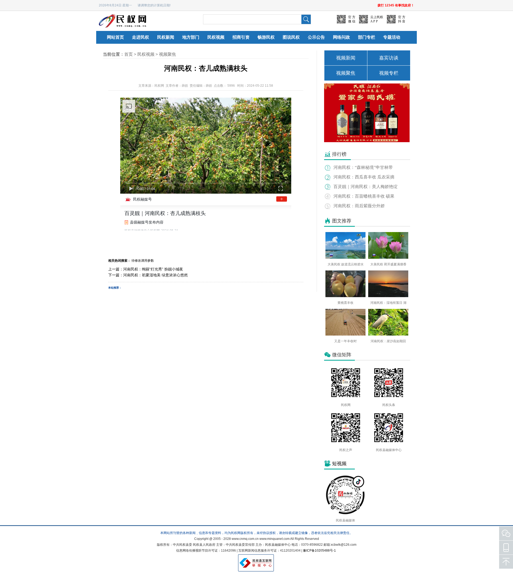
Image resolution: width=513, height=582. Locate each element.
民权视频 (215, 37)
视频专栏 (388, 73)
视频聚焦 (167, 54)
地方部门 (190, 37)
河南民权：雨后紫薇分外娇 (359, 206)
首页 (128, 54)
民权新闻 (165, 37)
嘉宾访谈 (388, 58)
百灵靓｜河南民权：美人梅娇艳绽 (365, 186)
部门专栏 (366, 37)
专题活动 (391, 37)
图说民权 (291, 37)
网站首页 (115, 37)
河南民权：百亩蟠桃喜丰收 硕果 (363, 196)
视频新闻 (345, 58)
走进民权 (140, 37)
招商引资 (241, 37)
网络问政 (341, 37)
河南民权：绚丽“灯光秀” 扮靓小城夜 (153, 269)
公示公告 (316, 37)
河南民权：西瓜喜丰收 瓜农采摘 (363, 177)
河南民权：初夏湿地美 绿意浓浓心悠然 (155, 275)
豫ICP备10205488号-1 (319, 550)
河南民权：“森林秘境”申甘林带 (363, 167)
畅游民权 (266, 37)
